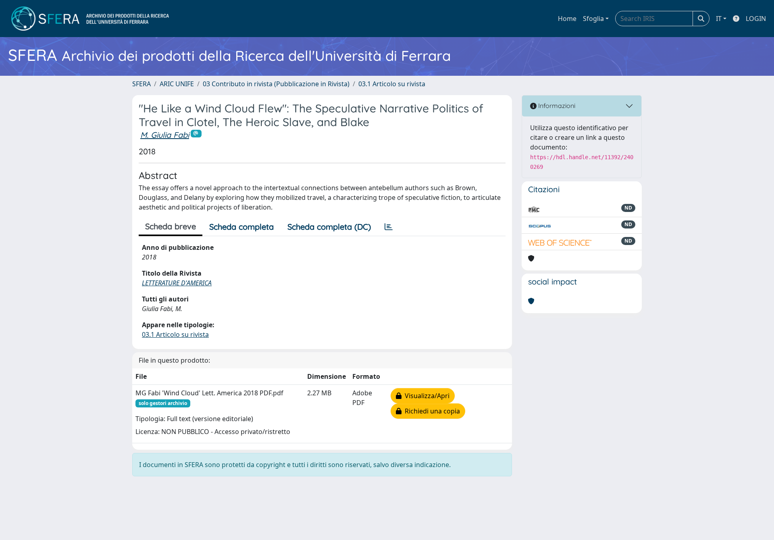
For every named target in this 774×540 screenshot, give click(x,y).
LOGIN (756, 18)
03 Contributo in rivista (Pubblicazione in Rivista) (276, 83)
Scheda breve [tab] (170, 226)
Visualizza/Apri (425, 395)
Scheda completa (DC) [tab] (329, 227)
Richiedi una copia (431, 411)
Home (567, 18)
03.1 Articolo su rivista (391, 83)
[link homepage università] (90, 18)
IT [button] (719, 18)
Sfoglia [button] (593, 18)
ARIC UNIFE (177, 83)
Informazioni (556, 106)
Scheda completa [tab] (241, 227)
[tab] (388, 226)
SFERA (141, 83)
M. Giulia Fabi (164, 135)
